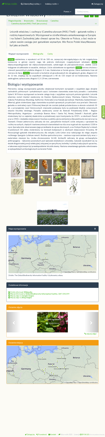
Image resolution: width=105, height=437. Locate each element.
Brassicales (29, 21)
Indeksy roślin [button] (51, 4)
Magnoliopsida (14, 21)
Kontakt (53, 434)
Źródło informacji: (21, 292)
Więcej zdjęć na (22, 296)
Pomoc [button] (67, 11)
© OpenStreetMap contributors (85, 272)
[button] (13, 322)
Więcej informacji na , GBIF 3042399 (39, 294)
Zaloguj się (98, 4)
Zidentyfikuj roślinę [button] (31, 4)
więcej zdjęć (91, 334)
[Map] (52, 254)
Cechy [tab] (50, 54)
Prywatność (42, 434)
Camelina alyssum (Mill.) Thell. (29, 23)
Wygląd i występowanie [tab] (18, 54)
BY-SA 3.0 (85, 434)
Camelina (54, 21)
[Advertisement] (52, 404)
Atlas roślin (10, 3)
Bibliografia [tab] (38, 54)
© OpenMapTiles (68, 272)
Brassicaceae (42, 21)
